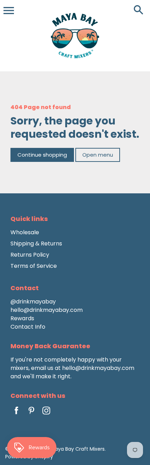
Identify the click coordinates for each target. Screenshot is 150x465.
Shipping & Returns (36, 243)
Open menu (97, 154)
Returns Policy (29, 255)
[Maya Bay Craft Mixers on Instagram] (46, 415)
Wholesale (24, 232)
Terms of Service (33, 266)
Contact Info (27, 327)
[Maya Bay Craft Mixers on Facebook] (16, 415)
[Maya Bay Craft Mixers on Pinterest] (31, 415)
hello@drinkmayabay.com (46, 310)
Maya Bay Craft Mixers (78, 448)
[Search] (140, 10)
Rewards (22, 318)
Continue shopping (42, 154)
